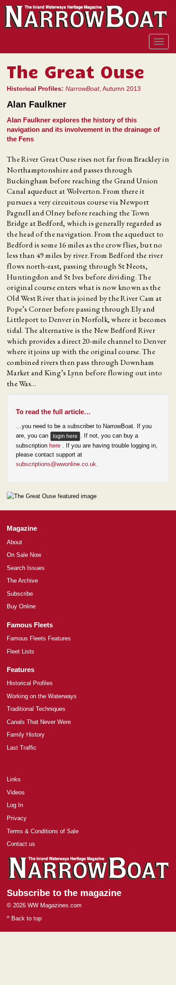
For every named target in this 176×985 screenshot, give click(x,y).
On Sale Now (24, 554)
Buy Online (21, 606)
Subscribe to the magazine (64, 893)
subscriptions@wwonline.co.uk (56, 464)
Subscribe (20, 593)
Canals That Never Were (39, 722)
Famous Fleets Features (39, 638)
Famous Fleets (30, 625)
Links (14, 779)
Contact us (21, 843)
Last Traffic (22, 747)
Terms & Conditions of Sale (43, 831)
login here (65, 436)
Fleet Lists (20, 651)
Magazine (22, 528)
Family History (26, 734)
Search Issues (26, 568)
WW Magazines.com (55, 905)
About (14, 542)
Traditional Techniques (36, 708)
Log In (15, 805)
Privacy (17, 818)
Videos (16, 792)
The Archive (22, 580)
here (55, 445)
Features (20, 669)
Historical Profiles (30, 683)
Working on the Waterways (42, 696)
